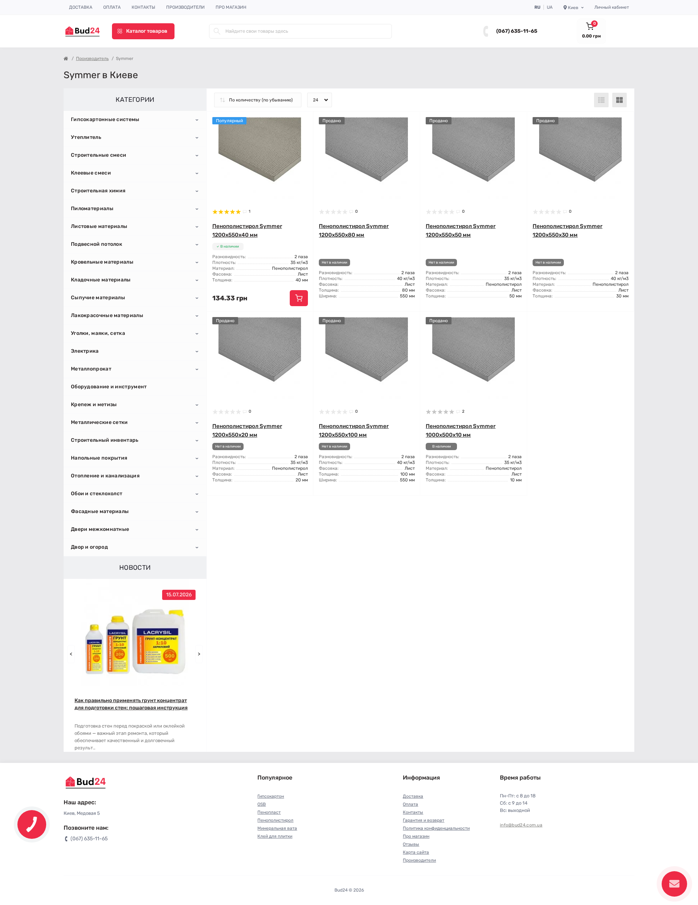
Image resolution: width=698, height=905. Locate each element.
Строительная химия (98, 191)
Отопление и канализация (105, 476)
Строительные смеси (98, 155)
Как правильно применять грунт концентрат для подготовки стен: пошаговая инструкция (131, 704)
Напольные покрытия (99, 458)
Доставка (80, 7)
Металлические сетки (99, 422)
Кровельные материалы (102, 262)
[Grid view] (619, 100)
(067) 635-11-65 (516, 31)
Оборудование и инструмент (109, 387)
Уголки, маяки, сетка (98, 333)
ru (537, 7)
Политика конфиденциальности (436, 828)
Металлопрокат (91, 369)
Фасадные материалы (100, 511)
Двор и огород (89, 547)
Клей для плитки (274, 836)
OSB (261, 804)
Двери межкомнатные (100, 529)
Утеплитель (86, 137)
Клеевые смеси (91, 173)
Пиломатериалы (92, 208)
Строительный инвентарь (105, 440)
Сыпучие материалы (98, 298)
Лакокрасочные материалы (107, 315)
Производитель (92, 58)
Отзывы (411, 844)
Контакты (143, 7)
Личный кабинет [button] (611, 7)
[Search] (217, 31)
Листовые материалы (99, 226)
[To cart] (299, 298)
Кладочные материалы (101, 280)
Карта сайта (416, 852)
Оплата (112, 7)
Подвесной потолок (96, 244)
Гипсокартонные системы (105, 119)
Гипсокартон (270, 796)
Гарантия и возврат (423, 820)
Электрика (85, 351)
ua (550, 7)
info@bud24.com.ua (521, 825)
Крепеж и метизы (94, 404)
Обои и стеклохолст (96, 493)
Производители (185, 7)
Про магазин (231, 7)
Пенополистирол (275, 820)
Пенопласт (269, 812)
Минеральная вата (277, 828)
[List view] (601, 100)
